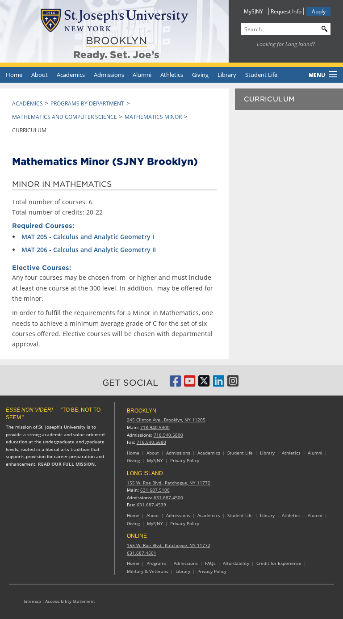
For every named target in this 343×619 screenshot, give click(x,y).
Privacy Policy (184, 460)
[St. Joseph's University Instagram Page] (232, 383)
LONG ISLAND (145, 473)
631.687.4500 (168, 498)
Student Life (261, 75)
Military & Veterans (147, 571)
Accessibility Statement (70, 601)
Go (322, 27)
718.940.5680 (151, 442)
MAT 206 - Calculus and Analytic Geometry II (88, 249)
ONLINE (137, 536)
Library (227, 75)
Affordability (236, 563)
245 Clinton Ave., (166, 420)
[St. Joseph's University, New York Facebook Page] (175, 383)
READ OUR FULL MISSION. (67, 464)
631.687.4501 (141, 553)
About (39, 75)
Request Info (286, 11)
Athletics (171, 75)
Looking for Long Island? (286, 44)
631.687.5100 (155, 490)
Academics (71, 75)
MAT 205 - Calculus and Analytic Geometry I (87, 236)
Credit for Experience (278, 563)
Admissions (109, 75)
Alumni (142, 75)
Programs (156, 563)
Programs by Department (87, 103)
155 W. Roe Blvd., (168, 483)
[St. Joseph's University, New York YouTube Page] (189, 383)
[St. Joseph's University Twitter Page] (203, 383)
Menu (317, 75)
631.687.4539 (151, 505)
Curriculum (269, 99)
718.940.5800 (168, 435)
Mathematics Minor (153, 117)
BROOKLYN (116, 40)
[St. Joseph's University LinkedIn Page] (218, 383)
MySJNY (253, 11)
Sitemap (32, 601)
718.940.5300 (155, 427)
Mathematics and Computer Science (64, 117)
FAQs (210, 563)
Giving (200, 75)
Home (14, 75)
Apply (319, 11)
